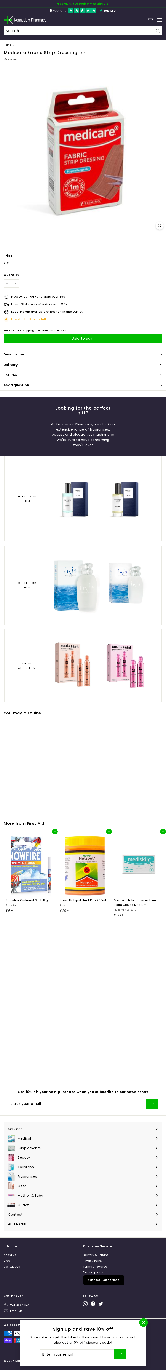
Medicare (11, 59)
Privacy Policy (93, 1261)
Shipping (28, 330)
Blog (7, 1261)
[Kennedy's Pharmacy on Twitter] (101, 1303)
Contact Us (12, 1266)
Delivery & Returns (96, 1255)
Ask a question (16, 385)
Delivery (11, 365)
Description (14, 354)
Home (7, 44)
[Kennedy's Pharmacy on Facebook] (93, 1303)
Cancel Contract (103, 1280)
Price (8, 256)
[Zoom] (160, 226)
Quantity (11, 275)
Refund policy (93, 1272)
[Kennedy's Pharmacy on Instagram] (85, 1303)
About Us (10, 1255)
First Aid (35, 823)
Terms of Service (95, 1266)
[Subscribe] (152, 1104)
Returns (10, 375)
